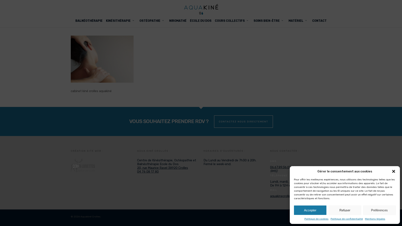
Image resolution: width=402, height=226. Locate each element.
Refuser (344, 210)
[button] (394, 171)
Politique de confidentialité (347, 218)
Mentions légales (375, 218)
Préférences (379, 210)
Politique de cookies (316, 218)
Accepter (310, 210)
